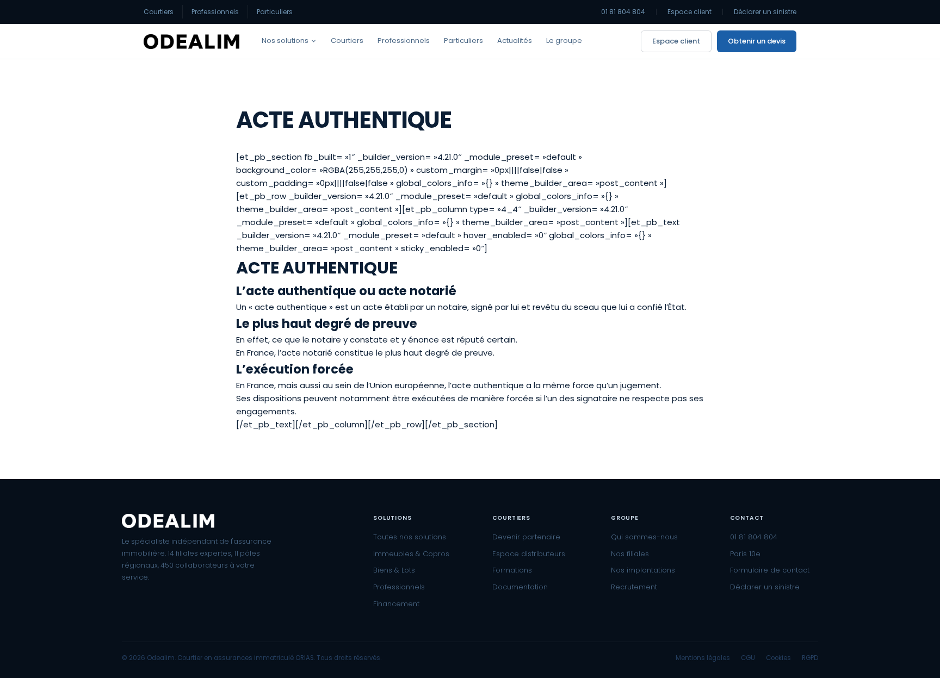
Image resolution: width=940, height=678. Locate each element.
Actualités (514, 40)
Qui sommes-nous (644, 537)
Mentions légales (703, 658)
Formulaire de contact (769, 570)
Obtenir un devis (757, 41)
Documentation (520, 587)
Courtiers (159, 11)
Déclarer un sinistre (765, 11)
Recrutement (634, 587)
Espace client (689, 11)
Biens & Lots (394, 570)
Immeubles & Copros (411, 554)
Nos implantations (643, 570)
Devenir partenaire (526, 537)
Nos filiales (630, 554)
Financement (396, 604)
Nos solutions (285, 40)
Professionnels (215, 11)
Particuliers (275, 11)
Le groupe (564, 40)
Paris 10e (745, 554)
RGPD (810, 658)
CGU (748, 658)
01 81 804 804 (623, 11)
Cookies (778, 658)
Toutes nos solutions (409, 537)
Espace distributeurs (528, 554)
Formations (512, 570)
